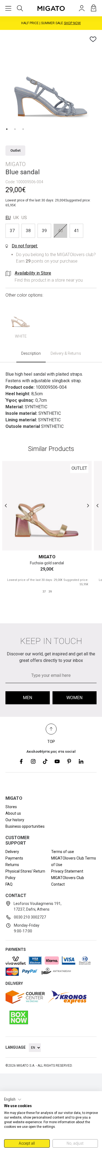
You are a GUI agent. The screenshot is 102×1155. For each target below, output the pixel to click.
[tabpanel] (51, 81)
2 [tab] (15, 129)
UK (16, 217)
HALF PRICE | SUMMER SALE (51, 23)
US (24, 217)
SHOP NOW (72, 23)
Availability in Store (33, 273)
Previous (6, 505)
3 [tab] (23, 129)
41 (76, 230)
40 (60, 230)
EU (8, 217)
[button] (12, 1099)
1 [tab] (7, 129)
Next (88, 505)
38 (28, 230)
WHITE (21, 336)
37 (12, 230)
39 (44, 230)
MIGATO (47, 556)
